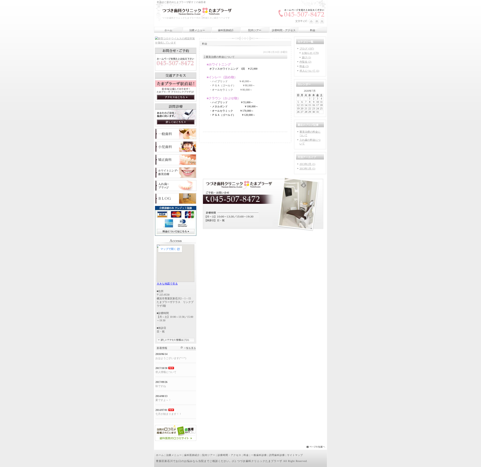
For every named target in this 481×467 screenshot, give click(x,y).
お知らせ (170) (310, 53)
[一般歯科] (175, 138)
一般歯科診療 (259, 455)
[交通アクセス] (175, 100)
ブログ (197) (306, 48)
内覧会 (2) (305, 61)
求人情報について (165, 372)
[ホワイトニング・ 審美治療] (175, 177)
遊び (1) (306, 57)
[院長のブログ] (175, 203)
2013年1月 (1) (307, 168)
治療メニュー (174, 455)
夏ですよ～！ (163, 400)
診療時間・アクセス (229, 455)
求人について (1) (309, 70)
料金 (246, 455)
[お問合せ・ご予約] (175, 69)
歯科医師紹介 (192, 455)
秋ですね (160, 386)
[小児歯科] (175, 151)
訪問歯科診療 (277, 455)
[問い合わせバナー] (263, 230)
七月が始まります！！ (168, 414)
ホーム (160, 455)
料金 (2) (304, 66)
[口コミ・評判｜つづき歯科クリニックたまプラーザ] (175, 440)
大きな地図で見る (167, 283)
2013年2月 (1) (307, 164)
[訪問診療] (175, 125)
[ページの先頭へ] (316, 447)
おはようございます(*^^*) (170, 358)
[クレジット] (175, 235)
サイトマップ (295, 455)
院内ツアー (208, 455)
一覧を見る (190, 348)
